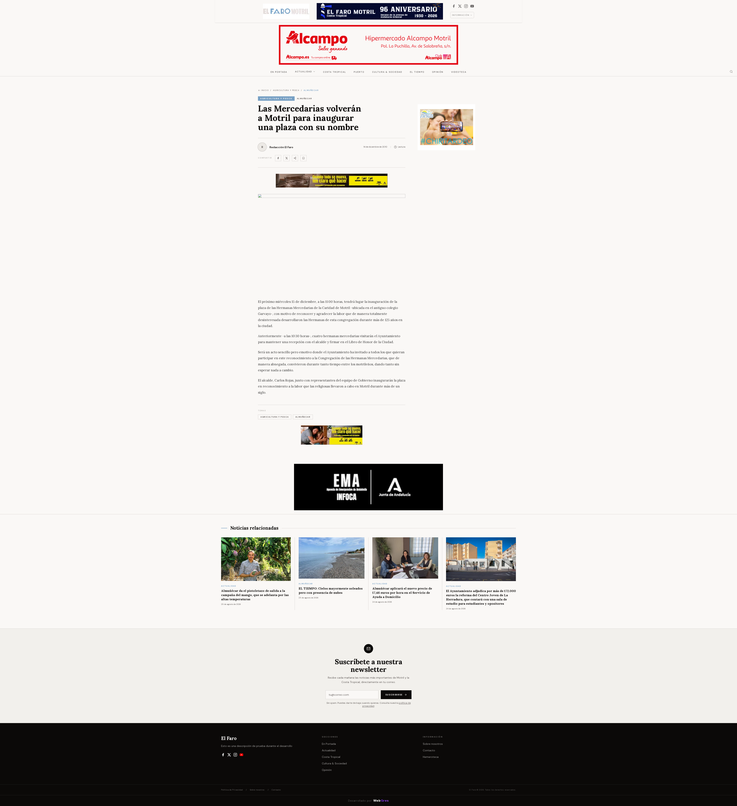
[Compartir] (295, 158)
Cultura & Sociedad (387, 72)
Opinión (437, 72)
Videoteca (459, 72)
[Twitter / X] (286, 158)
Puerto (359, 72)
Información (460, 15)
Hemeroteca (431, 757)
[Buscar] (731, 71)
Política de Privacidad (232, 790)
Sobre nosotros (433, 744)
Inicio (265, 90)
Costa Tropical (334, 72)
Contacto (429, 750)
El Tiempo (417, 72)
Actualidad (303, 71)
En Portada (279, 72)
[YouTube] (472, 6)
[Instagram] (466, 6)
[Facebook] (454, 6)
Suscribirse (394, 694)
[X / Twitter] (460, 6)
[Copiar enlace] (303, 158)
